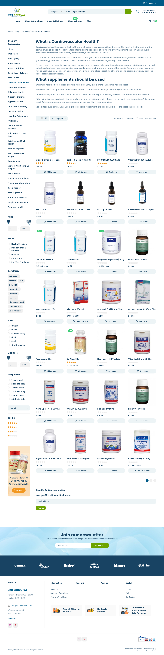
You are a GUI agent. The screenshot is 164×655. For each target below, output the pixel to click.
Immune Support (16, 148)
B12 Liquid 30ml (104, 209)
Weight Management (18, 202)
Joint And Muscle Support (16, 155)
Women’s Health (15, 207)
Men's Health (14, 173)
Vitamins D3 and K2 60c (140, 359)
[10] (8, 360)
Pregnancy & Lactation (19, 183)
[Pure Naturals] (17, 12)
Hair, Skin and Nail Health (16, 142)
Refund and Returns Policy (146, 651)
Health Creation (19, 244)
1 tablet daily (17, 380)
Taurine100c (73, 259)
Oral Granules (18, 345)
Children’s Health (16, 92)
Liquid (14, 337)
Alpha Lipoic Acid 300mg (48, 408)
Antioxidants (14, 63)
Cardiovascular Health (18, 82)
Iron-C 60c (41, 209)
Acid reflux (13, 276)
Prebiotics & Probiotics (18, 178)
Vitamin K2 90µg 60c (77, 408)
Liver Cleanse (14, 161)
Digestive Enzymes (16, 97)
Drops (14, 329)
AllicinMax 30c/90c (76, 309)
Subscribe (101, 545)
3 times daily (17, 395)
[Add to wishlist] (60, 133)
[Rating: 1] (12, 435)
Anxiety (12, 280)
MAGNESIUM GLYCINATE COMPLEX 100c (108, 161)
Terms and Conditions (133, 649)
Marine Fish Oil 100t (45, 259)
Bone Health (13, 78)
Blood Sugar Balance (18, 73)
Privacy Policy (149, 649)
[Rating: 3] (12, 431)
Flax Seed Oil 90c (105, 408)
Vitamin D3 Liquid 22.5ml (78, 209)
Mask (13, 341)
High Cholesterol (16, 302)
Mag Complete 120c (45, 309)
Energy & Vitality (15, 111)
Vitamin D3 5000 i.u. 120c (140, 160)
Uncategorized (15, 192)
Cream (14, 326)
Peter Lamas (17, 258)
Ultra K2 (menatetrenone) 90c (48, 161)
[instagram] (10, 625)
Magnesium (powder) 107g (110, 259)
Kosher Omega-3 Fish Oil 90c (79, 161)
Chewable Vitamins (17, 87)
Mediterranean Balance (18, 249)
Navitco (15, 254)
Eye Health (13, 121)
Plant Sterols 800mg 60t (78, 458)
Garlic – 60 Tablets (137, 259)
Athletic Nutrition (16, 68)
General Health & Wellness (16, 127)
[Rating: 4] (12, 427)
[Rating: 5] (12, 423)
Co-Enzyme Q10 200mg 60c (142, 309)
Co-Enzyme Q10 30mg (139, 458)
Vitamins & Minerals (17, 197)
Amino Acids (14, 54)
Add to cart (51, 172)
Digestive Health (15, 101)
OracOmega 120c (106, 458)
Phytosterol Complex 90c (48, 458)
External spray (18, 333)
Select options (82, 321)
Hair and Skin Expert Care (17, 134)
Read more (113, 172)
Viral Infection (15, 311)
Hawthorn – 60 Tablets (108, 359)
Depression (14, 289)
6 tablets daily (18, 399)
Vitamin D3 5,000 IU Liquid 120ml (141, 211)
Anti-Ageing (13, 58)
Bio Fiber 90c (73, 359)
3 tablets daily (18, 391)
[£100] (29, 224)
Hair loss (13, 298)
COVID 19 (13, 285)
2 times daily (17, 387)
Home (10, 31)
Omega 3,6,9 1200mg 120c (110, 309)
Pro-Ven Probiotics (20, 262)
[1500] (29, 360)
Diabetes (13, 293)
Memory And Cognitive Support (18, 167)
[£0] (8, 224)
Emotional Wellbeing (17, 106)
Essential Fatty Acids (18, 116)
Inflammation (15, 306)
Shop (17, 31)
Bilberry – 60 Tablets (138, 408)
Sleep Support (14, 188)
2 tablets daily (18, 384)
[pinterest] (15, 625)
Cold (21, 280)
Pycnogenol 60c (44, 359)
